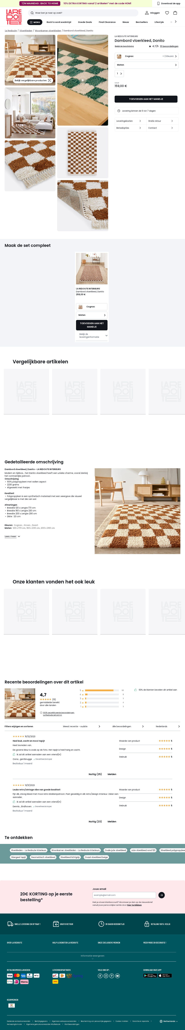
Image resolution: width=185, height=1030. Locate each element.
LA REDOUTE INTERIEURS (126, 36)
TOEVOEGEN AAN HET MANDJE (146, 99)
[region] (82, 80)
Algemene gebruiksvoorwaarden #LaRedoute (43, 1024)
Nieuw (126, 22)
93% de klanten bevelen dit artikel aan (157, 689)
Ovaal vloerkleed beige (96, 857)
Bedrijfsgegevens (41, 1021)
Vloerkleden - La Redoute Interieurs (28, 850)
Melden (112, 774)
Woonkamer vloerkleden (48, 30)
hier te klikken (134, 905)
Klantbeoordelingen (72, 1024)
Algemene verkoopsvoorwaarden (64, 1021)
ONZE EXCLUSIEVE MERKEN (109, 942)
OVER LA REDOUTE (14, 942)
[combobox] (82, 726)
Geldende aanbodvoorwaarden (18, 1021)
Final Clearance (107, 22)
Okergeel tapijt (18, 857)
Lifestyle (159, 22)
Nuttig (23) (95, 821)
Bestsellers (142, 22)
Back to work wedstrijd (59, 22)
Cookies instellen (122, 1021)
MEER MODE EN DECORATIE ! (154, 942)
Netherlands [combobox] (169, 1021)
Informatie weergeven (92, 955)
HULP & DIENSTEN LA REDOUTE (65, 942)
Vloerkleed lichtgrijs (70, 857)
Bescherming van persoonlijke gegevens (96, 1021)
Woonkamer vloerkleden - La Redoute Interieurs (75, 850)
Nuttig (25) (95, 774)
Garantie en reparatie (141, 1021)
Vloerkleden (26, 30)
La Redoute (11, 30)
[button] (175, 12)
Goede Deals (85, 22)
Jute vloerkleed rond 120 (143, 850)
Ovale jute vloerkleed (115, 850)
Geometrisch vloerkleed (43, 857)
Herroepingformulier (14, 1024)
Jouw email (99, 889)
